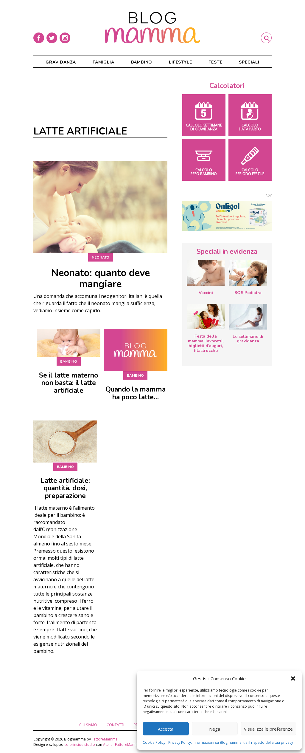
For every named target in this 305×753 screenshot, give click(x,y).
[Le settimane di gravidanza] (248, 317)
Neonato (100, 257)
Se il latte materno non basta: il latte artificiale (68, 383)
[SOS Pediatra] (248, 273)
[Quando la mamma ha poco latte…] (135, 350)
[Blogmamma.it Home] (152, 27)
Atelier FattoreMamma (122, 744)
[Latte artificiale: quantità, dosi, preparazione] (65, 441)
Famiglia (103, 62)
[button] (293, 678)
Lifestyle (180, 62)
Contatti (115, 724)
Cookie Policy (154, 742)
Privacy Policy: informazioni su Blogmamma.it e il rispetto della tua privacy (230, 742)
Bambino (141, 62)
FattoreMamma (105, 739)
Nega (214, 729)
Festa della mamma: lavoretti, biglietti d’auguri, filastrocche (205, 343)
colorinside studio (79, 744)
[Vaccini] (206, 273)
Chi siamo (88, 724)
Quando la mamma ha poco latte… (135, 393)
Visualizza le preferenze (268, 729)
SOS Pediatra (248, 293)
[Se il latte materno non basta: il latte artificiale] (68, 343)
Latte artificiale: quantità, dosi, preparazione (65, 488)
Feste (215, 62)
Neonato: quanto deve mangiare (100, 278)
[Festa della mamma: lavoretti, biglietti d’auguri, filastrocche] (206, 316)
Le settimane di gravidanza (248, 339)
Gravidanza (61, 62)
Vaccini (206, 293)
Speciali (249, 62)
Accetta (165, 729)
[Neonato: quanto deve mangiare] (100, 207)
